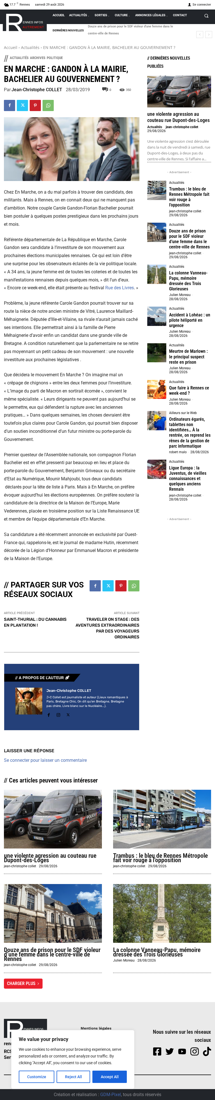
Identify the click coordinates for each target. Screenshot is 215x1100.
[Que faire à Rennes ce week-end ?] (156, 389)
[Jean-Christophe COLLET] (28, 703)
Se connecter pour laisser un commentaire (45, 760)
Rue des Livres (119, 287)
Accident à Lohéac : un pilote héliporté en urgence (189, 320)
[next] (208, 34)
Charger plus (21, 983)
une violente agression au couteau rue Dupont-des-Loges (178, 117)
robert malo (178, 452)
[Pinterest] (35, 105)
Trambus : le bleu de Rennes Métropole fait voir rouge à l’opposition (189, 197)
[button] (206, 16)
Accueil (10, 47)
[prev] (199, 34)
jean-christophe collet (182, 127)
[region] (72, 1059)
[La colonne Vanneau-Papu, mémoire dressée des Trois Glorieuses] (156, 274)
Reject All (73, 1077)
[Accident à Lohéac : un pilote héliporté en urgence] (156, 316)
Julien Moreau (180, 295)
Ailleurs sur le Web (183, 413)
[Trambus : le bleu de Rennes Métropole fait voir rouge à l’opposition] (156, 190)
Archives (37, 58)
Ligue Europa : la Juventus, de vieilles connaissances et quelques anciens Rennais (187, 478)
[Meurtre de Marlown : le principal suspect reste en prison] (156, 352)
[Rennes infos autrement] (25, 21)
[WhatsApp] (48, 105)
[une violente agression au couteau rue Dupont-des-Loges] (179, 91)
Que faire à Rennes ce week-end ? (189, 390)
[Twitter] (22, 105)
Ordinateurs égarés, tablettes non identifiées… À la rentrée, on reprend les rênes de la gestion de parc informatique (190, 433)
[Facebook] (9, 105)
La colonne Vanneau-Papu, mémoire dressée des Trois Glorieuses (134, 26)
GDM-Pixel (110, 1094)
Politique (55, 58)
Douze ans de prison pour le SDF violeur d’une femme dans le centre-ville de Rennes (189, 239)
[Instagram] (58, 714)
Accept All (110, 1077)
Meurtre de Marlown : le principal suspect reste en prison (188, 357)
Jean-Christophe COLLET (36, 90)
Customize (36, 1077)
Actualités (30, 47)
